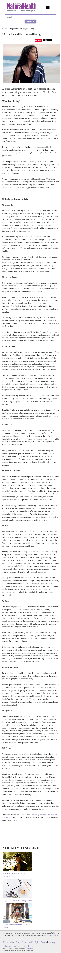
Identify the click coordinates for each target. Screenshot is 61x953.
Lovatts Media (29, 949)
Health (31, 942)
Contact (16, 945)
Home (4, 28)
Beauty (44, 942)
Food (24, 942)
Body (18, 942)
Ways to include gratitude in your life (17, 900)
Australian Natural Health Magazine (22, 7)
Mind (12, 942)
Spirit (37, 942)
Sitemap (51, 942)
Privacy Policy (27, 945)
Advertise (7, 945)
